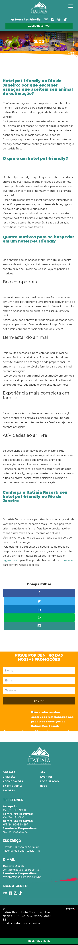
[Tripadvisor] (46, 19)
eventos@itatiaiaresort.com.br (22, 875)
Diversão (9, 777)
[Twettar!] (39, 601)
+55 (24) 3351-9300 (14, 808)
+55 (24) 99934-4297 (18, 822)
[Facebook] (52, 19)
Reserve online (39, 941)
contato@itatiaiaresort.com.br (21, 867)
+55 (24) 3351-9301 (18, 815)
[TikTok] (65, 19)
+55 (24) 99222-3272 (20, 830)
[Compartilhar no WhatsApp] (39, 617)
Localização (49, 781)
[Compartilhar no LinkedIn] (39, 609)
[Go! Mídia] (70, 909)
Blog (43, 786)
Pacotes (9, 790)
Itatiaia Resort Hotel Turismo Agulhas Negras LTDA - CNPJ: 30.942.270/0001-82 (28, 916)
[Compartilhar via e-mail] (39, 626)
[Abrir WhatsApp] (68, 935)
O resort (9, 772)
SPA (42, 772)
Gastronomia (12, 786)
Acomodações (13, 781)
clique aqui (66, 560)
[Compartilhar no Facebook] (39, 593)
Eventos (46, 777)
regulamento (11, 560)
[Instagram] (59, 19)
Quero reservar (39, 25)
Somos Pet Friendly (27, 19)
